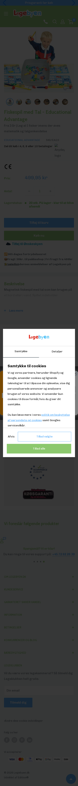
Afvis (11, 436)
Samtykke (21, 351)
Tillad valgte (44, 436)
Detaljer (57, 351)
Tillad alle (39, 448)
